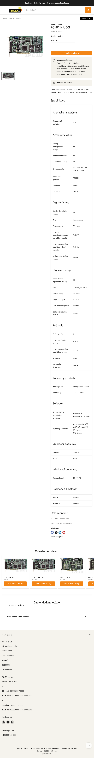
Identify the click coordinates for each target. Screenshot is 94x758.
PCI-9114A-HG (37, 577)
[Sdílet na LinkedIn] (60, 532)
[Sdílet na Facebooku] (52, 532)
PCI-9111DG (65, 577)
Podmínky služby (53, 748)
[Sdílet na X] (56, 532)
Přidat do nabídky (15, 584)
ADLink (59, 32)
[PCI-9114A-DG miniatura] (8, 76)
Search (19, 748)
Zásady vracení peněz (69, 748)
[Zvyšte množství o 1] (72, 46)
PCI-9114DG (8, 577)
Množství (54, 40)
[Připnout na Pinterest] (63, 532)
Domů (4, 19)
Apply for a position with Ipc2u (34, 748)
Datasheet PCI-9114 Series (61, 524)
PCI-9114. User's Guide (60, 519)
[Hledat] (88, 10)
